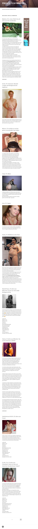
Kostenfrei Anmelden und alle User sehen (9, 9)
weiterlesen (4, 79)
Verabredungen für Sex (11, 61)
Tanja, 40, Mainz (6, 174)
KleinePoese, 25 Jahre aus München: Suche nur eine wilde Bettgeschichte (10, 290)
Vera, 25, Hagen (6, 203)
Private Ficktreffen (13, 3)
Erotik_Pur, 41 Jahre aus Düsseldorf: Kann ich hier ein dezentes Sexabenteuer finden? (11, 464)
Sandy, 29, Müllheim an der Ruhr (11, 234)
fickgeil (17, 485)
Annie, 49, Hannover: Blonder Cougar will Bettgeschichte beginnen (10, 85)
